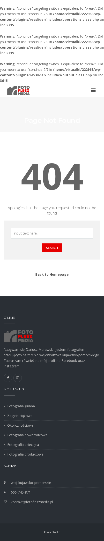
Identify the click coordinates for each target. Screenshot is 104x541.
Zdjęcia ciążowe (19, 415)
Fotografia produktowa (25, 454)
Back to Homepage (52, 274)
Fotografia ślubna (21, 406)
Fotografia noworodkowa (27, 435)
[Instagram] (17, 378)
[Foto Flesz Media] (18, 90)
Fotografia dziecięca (23, 444)
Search (52, 248)
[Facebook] (8, 378)
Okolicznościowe (20, 425)
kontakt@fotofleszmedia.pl (32, 502)
